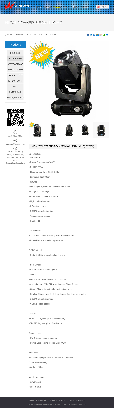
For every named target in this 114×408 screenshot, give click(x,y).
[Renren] (107, 35)
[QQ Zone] (97, 35)
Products (57, 7)
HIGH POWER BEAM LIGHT (38, 35)
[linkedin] (94, 35)
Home (38, 7)
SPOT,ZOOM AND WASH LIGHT (15, 65)
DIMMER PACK (15, 92)
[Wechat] (104, 35)
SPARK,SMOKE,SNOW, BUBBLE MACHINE (15, 98)
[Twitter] (91, 35)
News (75, 7)
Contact (84, 7)
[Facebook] (88, 35)
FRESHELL (15, 53)
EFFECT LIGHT (15, 81)
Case (66, 7)
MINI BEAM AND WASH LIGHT (15, 71)
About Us (47, 7)
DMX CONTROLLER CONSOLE (15, 87)
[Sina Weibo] (101, 35)
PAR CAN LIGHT (15, 75)
